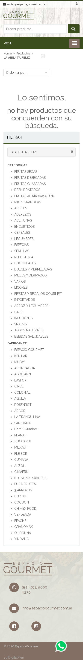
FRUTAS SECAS (25, 172)
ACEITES (20, 208)
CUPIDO (20, 496)
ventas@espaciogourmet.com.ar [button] (26, 4)
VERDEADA (22, 514)
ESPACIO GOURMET (29, 350)
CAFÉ (18, 312)
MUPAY (19, 362)
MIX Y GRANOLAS (27, 202)
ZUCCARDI (22, 441)
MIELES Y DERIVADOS (30, 275)
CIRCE (19, 386)
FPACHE (20, 521)
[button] (56, 55)
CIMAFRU (21, 472)
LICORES (20, 287)
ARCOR (19, 411)
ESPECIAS (21, 245)
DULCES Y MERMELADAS (33, 269)
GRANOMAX (23, 527)
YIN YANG (21, 539)
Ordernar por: (16, 72)
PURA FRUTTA (25, 484)
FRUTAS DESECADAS (30, 177)
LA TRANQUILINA (27, 417)
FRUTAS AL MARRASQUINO (34, 196)
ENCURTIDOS (24, 226)
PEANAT (20, 435)
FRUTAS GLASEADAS (30, 184)
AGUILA (20, 398)
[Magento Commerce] (18, 17)
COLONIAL (22, 392)
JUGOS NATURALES (29, 330)
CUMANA (21, 459)
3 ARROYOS (23, 490)
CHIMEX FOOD (25, 508)
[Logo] (27, 568)
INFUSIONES (23, 318)
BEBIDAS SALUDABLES (31, 336)
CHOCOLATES (25, 263)
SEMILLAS (21, 251)
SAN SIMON (23, 423)
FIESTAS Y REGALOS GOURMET (38, 294)
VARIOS (20, 281)
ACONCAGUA (24, 368)
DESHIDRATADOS (27, 190)
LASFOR (20, 380)
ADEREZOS (22, 214)
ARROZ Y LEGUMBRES (31, 306)
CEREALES (22, 232)
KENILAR (20, 356)
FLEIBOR (20, 453)
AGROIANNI (23, 374)
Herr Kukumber (25, 429)
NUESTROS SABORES (30, 478)
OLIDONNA (22, 533)
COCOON (21, 502)
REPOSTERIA (23, 257)
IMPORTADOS (24, 300)
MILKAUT (21, 447)
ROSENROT (23, 405)
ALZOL (19, 466)
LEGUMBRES (23, 239)
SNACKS (20, 324)
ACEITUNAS (23, 220)
